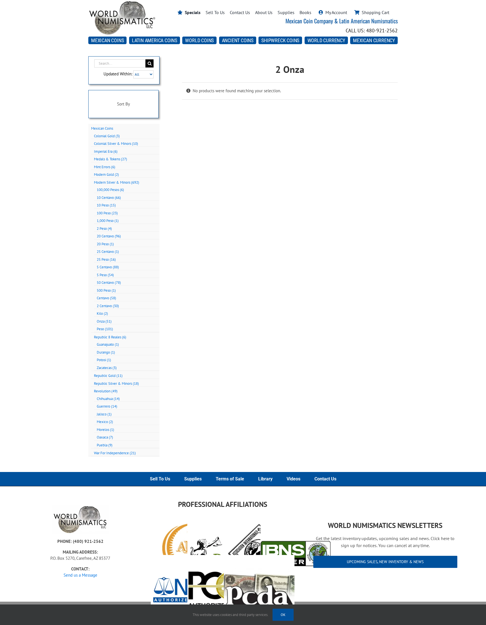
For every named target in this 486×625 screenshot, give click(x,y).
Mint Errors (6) (104, 167)
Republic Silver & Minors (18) (116, 383)
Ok (283, 614)
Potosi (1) (104, 360)
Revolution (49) (106, 391)
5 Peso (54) (105, 275)
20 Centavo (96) (109, 236)
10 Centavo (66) (109, 197)
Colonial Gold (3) (107, 136)
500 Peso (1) (106, 290)
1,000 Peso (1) (108, 220)
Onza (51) (104, 321)
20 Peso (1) (105, 244)
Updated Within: (118, 74)
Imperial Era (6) (106, 151)
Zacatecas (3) (107, 367)
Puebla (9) (104, 445)
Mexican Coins (102, 128)
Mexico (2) (105, 421)
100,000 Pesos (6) (110, 189)
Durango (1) (106, 352)
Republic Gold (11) (108, 375)
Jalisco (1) (104, 414)
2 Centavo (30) (108, 305)
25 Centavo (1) (108, 251)
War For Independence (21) (115, 453)
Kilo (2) (102, 313)
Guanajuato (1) (108, 344)
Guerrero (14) (107, 406)
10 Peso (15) (106, 205)
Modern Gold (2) (106, 174)
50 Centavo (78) (109, 282)
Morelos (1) (105, 429)
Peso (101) (105, 329)
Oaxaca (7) (105, 437)
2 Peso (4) (104, 228)
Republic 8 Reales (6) (110, 337)
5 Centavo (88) (108, 267)
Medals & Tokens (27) (110, 159)
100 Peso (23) (107, 213)
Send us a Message (80, 575)
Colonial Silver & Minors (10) (116, 143)
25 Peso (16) (106, 259)
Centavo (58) (106, 298)
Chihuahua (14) (108, 398)
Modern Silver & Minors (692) (116, 182)
